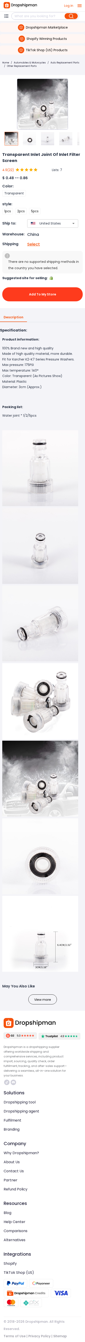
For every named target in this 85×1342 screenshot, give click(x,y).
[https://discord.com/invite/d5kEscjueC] (13, 1082)
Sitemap (60, 1336)
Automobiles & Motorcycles (30, 62)
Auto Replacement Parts (65, 62)
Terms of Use (15, 1336)
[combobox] (46, 223)
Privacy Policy (39, 1336)
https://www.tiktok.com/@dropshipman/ (7, 1082)
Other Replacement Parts (22, 66)
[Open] (73, 223)
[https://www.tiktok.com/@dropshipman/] (7, 1082)
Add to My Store (42, 294)
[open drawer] (79, 5)
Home (5, 62)
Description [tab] (13, 317)
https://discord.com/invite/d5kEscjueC (14, 1082)
